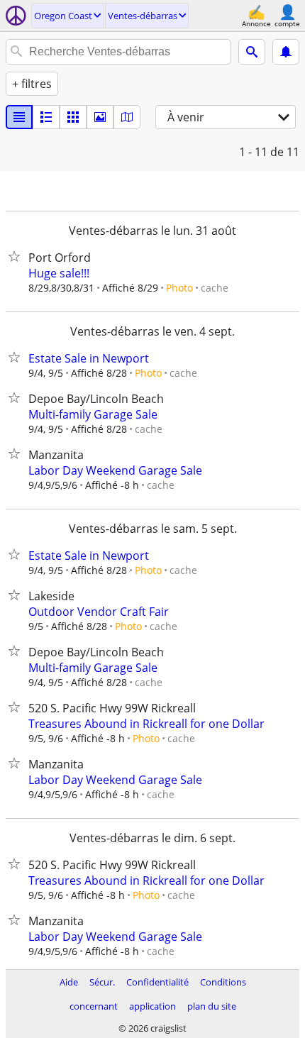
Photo (179, 287)
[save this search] (285, 52)
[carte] (126, 117)
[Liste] (19, 117)
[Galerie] (100, 117)
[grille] (73, 117)
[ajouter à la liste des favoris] (17, 256)
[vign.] (46, 117)
